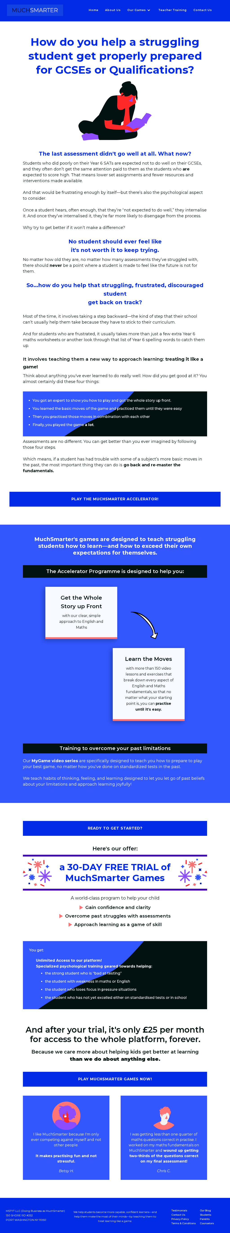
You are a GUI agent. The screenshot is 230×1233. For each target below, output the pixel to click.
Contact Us (202, 10)
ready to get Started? (115, 828)
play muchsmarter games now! (115, 1079)
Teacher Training (172, 10)
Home (93, 10)
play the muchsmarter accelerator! (115, 499)
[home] (35, 10)
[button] (139, 10)
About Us (113, 10)
